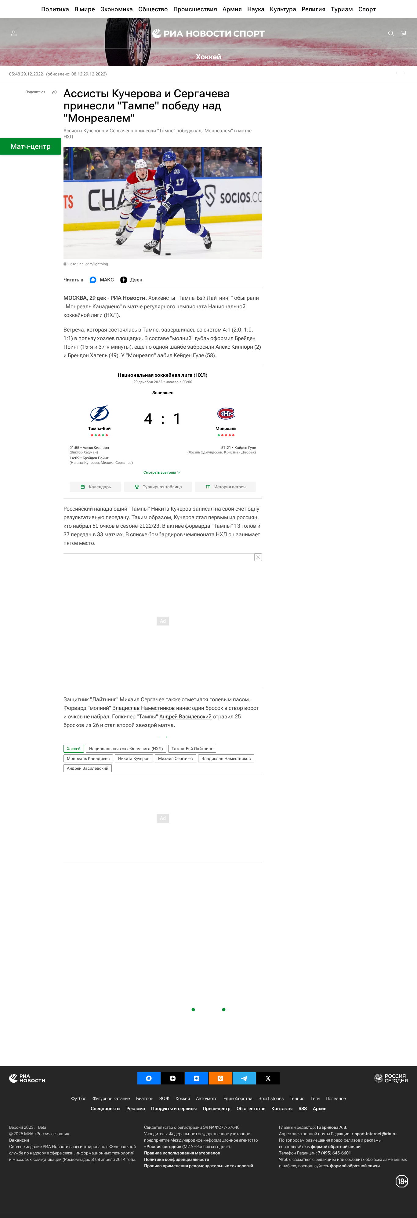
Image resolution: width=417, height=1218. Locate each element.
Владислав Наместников (143, 708)
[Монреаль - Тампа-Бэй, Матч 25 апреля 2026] (92, 435)
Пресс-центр (216, 1108)
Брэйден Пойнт (95, 458)
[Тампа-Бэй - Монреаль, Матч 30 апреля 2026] (99, 435)
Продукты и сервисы (174, 1108)
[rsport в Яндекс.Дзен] (172, 1078)
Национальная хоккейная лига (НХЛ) (163, 375)
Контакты (281, 1108)
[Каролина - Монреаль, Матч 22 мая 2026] (219, 435)
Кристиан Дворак (239, 452)
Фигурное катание (111, 1098)
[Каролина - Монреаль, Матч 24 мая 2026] (222, 435)
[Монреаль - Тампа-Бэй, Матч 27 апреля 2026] (96, 435)
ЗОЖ (164, 1098)
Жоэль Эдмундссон (205, 452)
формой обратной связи (336, 1146)
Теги (315, 1098)
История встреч (230, 486)
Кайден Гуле (245, 448)
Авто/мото (206, 1098)
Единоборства (237, 1098)
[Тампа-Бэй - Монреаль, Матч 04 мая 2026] (107, 435)
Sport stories (271, 1098)
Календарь (100, 486)
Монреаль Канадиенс (88, 758)
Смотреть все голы (159, 472)
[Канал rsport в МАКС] (149, 1078)
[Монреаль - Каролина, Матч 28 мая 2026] (230, 435)
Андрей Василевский (185, 716)
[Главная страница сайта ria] (187, 33)
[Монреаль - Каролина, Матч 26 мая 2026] (226, 435)
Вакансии (19, 1140)
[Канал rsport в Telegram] (244, 1078)
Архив (319, 1108)
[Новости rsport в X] (268, 1078)
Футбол (78, 1098)
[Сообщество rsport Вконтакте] (196, 1078)
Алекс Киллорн (234, 346)
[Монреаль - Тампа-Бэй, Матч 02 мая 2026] (103, 435)
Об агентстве (251, 1108)
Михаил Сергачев (116, 462)
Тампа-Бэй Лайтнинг (192, 748)
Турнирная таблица (162, 486)
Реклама (135, 1108)
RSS (303, 1108)
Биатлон (144, 1098)
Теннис (297, 1098)
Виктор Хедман (84, 452)
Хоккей (74, 748)
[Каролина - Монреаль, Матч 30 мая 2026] (233, 435)
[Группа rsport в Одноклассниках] (220, 1078)
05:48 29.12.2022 (26, 74)
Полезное (336, 1098)
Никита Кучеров (85, 462)
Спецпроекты (105, 1108)
